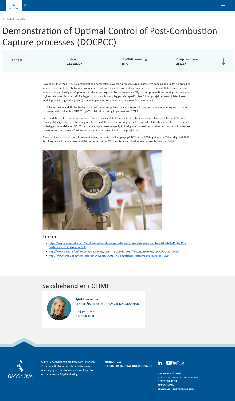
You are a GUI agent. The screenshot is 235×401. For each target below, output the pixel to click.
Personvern (166, 385)
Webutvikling (180, 377)
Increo (194, 377)
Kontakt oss (113, 362)
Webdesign (163, 377)
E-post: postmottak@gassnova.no (128, 366)
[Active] (223, 61)
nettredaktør (167, 381)
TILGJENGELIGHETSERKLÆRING (176, 389)
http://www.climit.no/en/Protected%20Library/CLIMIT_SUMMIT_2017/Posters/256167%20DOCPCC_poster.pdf (114, 251)
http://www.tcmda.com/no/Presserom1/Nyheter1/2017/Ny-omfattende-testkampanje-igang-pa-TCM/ (109, 255)
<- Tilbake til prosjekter (14, 19)
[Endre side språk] (26, 5)
